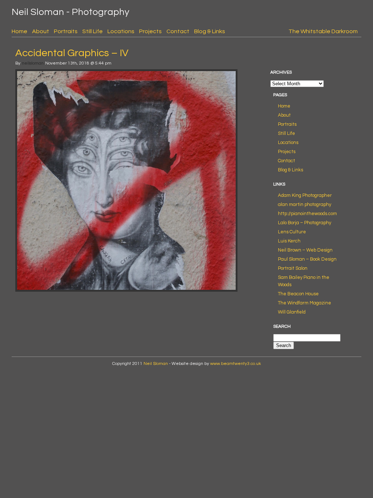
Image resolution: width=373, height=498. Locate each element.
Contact (177, 31)
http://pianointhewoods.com (307, 213)
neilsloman (33, 63)
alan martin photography (304, 204)
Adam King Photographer (305, 195)
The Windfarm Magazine (304, 303)
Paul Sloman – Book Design (307, 259)
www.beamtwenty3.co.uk (235, 363)
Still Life (92, 31)
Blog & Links (209, 31)
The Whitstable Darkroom (323, 31)
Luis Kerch (289, 241)
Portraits (66, 31)
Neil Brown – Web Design (305, 250)
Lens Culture (292, 231)
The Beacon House (298, 293)
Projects (150, 31)
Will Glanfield (292, 312)
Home (19, 31)
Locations (120, 31)
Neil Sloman (156, 363)
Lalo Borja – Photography (304, 222)
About (40, 31)
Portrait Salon (292, 268)
